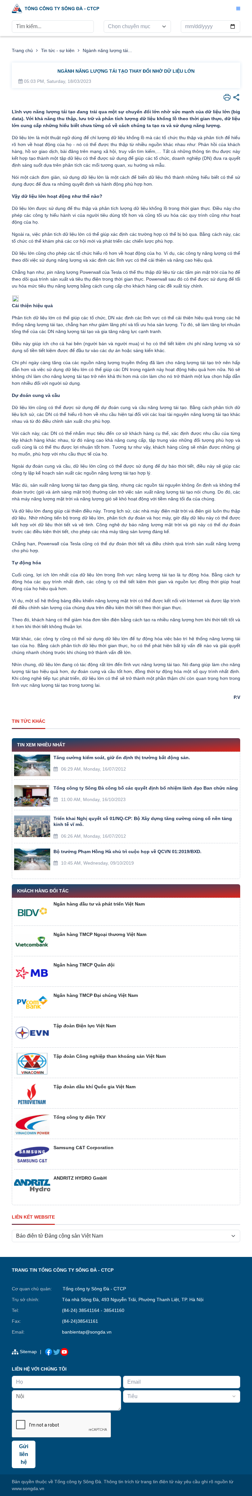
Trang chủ (22, 50)
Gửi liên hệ (23, 1454)
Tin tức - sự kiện (57, 50)
